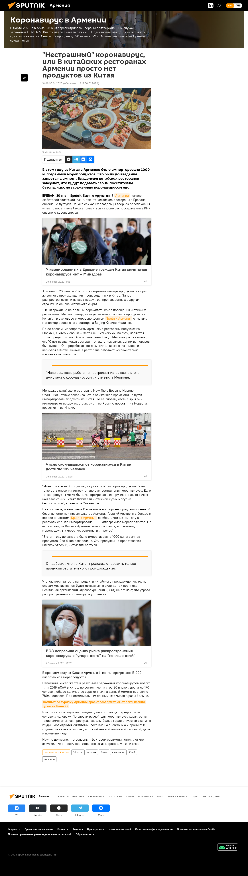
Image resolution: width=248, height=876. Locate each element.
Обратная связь (85, 834)
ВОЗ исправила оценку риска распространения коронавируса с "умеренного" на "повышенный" (90, 653)
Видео (195, 796)
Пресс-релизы (95, 829)
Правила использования (39, 829)
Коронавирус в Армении (56, 752)
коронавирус (118, 752)
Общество (78, 752)
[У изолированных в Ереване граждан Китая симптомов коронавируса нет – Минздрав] (96, 241)
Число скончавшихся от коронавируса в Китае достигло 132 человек (88, 466)
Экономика (96, 796)
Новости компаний (120, 829)
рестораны (49, 759)
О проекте (14, 829)
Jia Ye (58, 151)
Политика (115, 796)
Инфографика (177, 796)
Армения (91, 752)
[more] (145, 281)
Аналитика (145, 796)
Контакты (62, 829)
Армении (122, 195)
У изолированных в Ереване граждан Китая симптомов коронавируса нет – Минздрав (96, 271)
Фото (160, 796)
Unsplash (49, 151)
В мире (104, 752)
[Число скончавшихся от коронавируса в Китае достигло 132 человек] (96, 436)
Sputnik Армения (118, 318)
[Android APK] (227, 847)
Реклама (78, 829)
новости (62, 796)
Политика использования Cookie (196, 829)
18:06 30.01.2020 (52, 83)
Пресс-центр (211, 796)
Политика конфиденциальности (154, 829)
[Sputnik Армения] (28, 10)
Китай (132, 752)
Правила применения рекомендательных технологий (39, 834)
